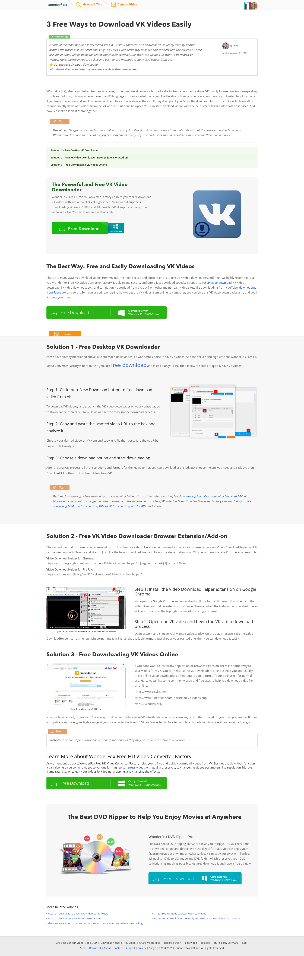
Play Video (129, 942)
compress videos (133, 767)
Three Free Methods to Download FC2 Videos (179, 913)
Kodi (244, 942)
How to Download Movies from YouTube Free (74, 918)
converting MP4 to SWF (98, 506)
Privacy (142, 948)
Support (130, 948)
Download (95, 948)
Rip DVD (92, 942)
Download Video (110, 942)
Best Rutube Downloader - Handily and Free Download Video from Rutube (196, 918)
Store (83, 948)
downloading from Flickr (195, 496)
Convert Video (75, 942)
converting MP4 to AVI (67, 506)
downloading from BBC (227, 496)
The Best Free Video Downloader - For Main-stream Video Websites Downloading (95, 923)
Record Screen (172, 942)
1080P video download (217, 283)
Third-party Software (226, 942)
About (107, 948)
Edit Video (191, 942)
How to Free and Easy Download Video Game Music (78, 913)
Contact (118, 948)
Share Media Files (149, 942)
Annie (235, 45)
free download (129, 364)
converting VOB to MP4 (130, 506)
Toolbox (205, 942)
